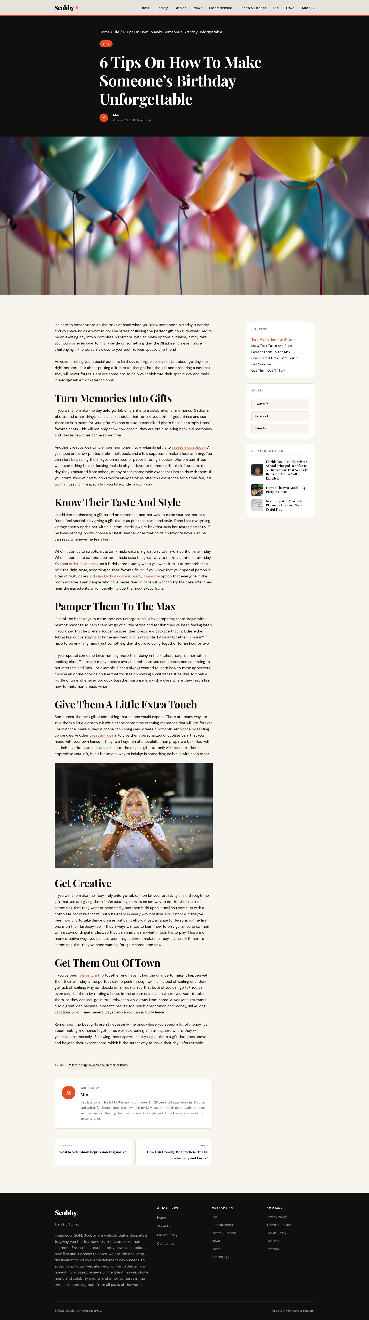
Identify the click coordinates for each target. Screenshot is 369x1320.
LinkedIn (260, 428)
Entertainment (221, 8)
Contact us (165, 1243)
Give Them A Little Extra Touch (274, 358)
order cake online (83, 563)
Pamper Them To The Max (270, 352)
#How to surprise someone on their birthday (98, 1065)
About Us (164, 1226)
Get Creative (261, 364)
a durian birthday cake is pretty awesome (125, 576)
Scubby (64, 8)
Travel (290, 8)
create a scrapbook (188, 447)
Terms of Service (279, 1225)
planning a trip (91, 975)
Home (145, 8)
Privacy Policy (167, 1235)
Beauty (162, 8)
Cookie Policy (276, 1233)
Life (276, 8)
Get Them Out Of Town (268, 370)
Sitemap (272, 1249)
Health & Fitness (252, 8)
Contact (272, 1241)
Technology (220, 1257)
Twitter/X (262, 404)
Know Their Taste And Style (271, 346)
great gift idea (101, 735)
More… (307, 8)
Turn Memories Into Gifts (271, 339)
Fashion (181, 8)
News (197, 8)
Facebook (262, 416)
